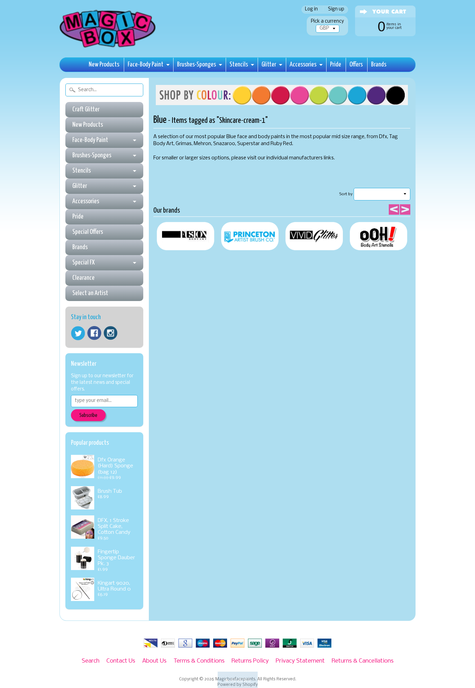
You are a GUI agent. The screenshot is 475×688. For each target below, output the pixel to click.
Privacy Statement (300, 661)
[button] (238, 680)
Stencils (239, 64)
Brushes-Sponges (196, 64)
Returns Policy (250, 661)
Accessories (303, 64)
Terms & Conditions (199, 661)
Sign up (336, 9)
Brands (378, 64)
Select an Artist (90, 293)
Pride (335, 64)
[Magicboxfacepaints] (108, 47)
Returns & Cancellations (363, 661)
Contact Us (120, 661)
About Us (154, 661)
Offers (356, 64)
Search (90, 661)
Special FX (83, 262)
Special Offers (87, 232)
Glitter (268, 64)
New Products (104, 64)
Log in (311, 9)
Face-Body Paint (145, 64)
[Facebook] (94, 333)
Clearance (83, 278)
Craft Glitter (85, 109)
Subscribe (88, 415)
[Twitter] (78, 333)
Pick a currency (327, 21)
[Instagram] (111, 333)
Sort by (346, 194)
